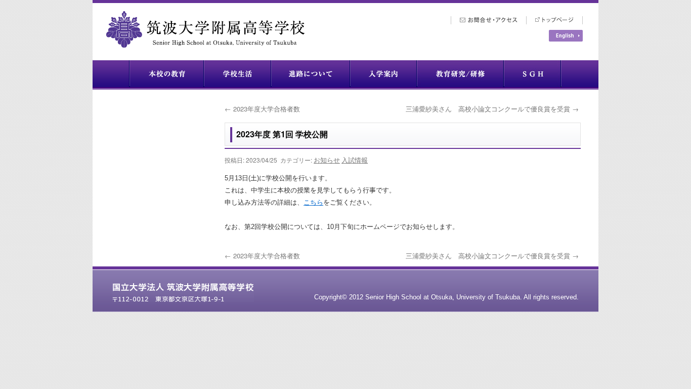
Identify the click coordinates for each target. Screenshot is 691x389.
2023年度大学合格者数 (262, 108)
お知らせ (327, 160)
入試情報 (354, 160)
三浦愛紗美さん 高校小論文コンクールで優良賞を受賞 (492, 108)
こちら (313, 202)
